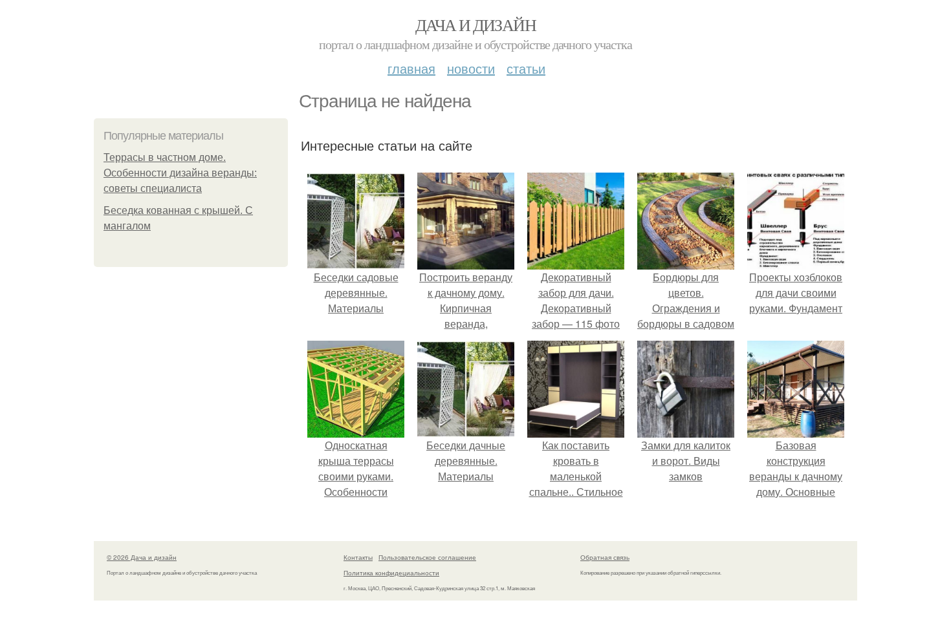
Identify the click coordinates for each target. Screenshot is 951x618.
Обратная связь (604, 557)
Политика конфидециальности (391, 572)
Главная (411, 68)
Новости (471, 68)
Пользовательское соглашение (427, 557)
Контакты (358, 557)
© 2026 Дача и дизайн (142, 557)
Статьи (526, 68)
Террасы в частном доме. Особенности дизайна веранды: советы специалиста (180, 173)
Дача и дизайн (475, 25)
